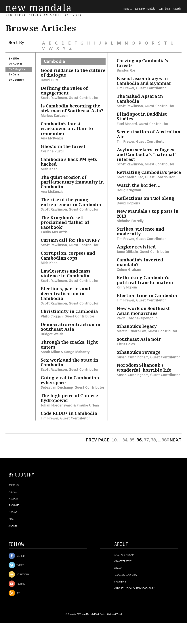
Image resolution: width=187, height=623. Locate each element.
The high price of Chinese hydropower (69, 398)
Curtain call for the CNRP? (70, 240)
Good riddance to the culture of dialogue (73, 73)
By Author (15, 64)
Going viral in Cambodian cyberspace (70, 380)
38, (154, 440)
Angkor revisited (136, 247)
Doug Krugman (129, 190)
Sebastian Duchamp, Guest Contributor (72, 387)
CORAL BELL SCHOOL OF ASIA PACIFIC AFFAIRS (134, 588)
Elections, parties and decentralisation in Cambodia (65, 293)
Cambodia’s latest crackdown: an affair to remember (67, 128)
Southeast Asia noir (139, 339)
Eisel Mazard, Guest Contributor (143, 124)
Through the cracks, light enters (69, 345)
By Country (16, 80)
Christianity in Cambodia (69, 311)
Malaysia (13, 492)
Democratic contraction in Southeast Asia (70, 327)
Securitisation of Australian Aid (148, 134)
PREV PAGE (98, 440)
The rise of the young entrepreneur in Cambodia (71, 202)
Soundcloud (22, 574)
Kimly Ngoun (127, 287)
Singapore (14, 505)
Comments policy (123, 561)
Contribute (120, 581)
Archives (13, 525)
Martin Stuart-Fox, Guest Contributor (147, 331)
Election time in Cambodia (147, 295)
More (11, 519)
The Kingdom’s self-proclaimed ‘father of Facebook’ (65, 222)
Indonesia (14, 485)
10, (115, 440)
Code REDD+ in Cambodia (69, 413)
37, (147, 440)
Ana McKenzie (52, 138)
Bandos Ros (126, 70)
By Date (14, 74)
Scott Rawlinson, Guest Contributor (70, 98)
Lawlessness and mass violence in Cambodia (65, 273)
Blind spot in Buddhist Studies (142, 116)
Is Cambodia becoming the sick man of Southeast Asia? (72, 108)
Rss (18, 593)
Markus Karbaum (54, 116)
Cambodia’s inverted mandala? (140, 262)
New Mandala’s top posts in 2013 (147, 214)
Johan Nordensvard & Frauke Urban (70, 405)
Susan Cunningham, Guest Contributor (148, 357)
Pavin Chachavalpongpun (137, 318)
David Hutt (49, 80)
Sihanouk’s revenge (139, 352)
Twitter (20, 565)
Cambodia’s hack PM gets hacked (69, 162)
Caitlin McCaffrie (54, 232)
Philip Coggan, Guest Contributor (67, 316)
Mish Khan (49, 169)
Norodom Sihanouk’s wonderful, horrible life (144, 368)
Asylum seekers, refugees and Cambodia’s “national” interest (147, 154)
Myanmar (13, 498)
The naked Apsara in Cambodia (140, 99)
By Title (14, 59)
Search (177, 9)
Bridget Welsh (52, 334)
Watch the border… (139, 185)
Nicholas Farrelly (130, 221)
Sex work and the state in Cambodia (69, 362)
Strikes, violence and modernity (140, 231)
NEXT (175, 440)
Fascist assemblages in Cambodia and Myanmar (144, 81)
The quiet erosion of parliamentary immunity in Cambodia (72, 182)
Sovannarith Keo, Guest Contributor (146, 177)
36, (140, 440)
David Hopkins (128, 203)
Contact (118, 568)
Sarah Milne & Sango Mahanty (65, 352)
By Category (17, 69)
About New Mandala (145, 9)
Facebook (20, 556)
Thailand (13, 512)
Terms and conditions (125, 575)
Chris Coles (126, 344)
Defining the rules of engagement (64, 91)
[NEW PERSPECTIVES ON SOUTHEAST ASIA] (38, 7)
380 (165, 440)
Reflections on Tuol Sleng (145, 198)
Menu (126, 9)
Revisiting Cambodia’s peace (149, 172)
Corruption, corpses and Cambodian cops (68, 256)
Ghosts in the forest (63, 146)
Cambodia (54, 61)
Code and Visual (114, 614)
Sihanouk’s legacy (137, 326)
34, (125, 440)
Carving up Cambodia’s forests (142, 63)
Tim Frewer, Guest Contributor (65, 418)
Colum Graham (129, 270)
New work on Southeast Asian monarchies (143, 311)
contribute (164, 9)
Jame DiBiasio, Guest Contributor (143, 252)
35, (132, 440)
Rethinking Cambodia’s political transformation (145, 280)
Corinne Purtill (52, 151)
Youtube (20, 584)
